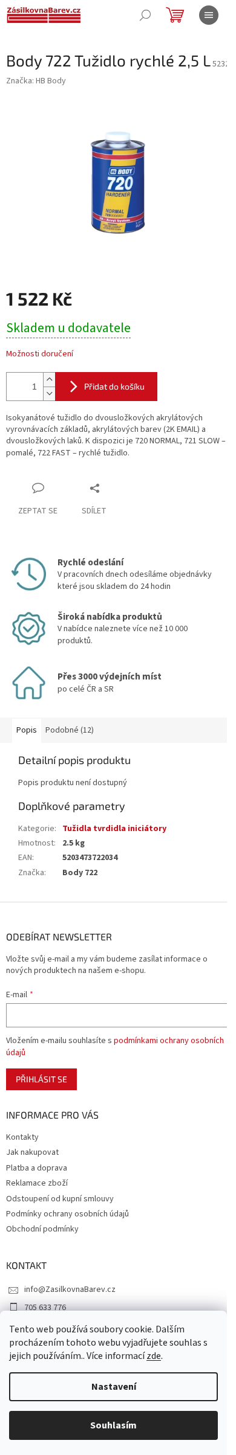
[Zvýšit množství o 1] (49, 380)
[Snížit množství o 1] (49, 393)
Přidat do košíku (114, 386)
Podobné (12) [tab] (69, 730)
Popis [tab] (26, 730)
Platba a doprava (36, 1168)
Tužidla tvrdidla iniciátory (114, 829)
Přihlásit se (41, 1079)
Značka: (36, 81)
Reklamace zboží (37, 1183)
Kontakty (22, 1137)
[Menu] (209, 15)
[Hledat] (145, 15)
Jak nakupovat (32, 1152)
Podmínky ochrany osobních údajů (67, 1214)
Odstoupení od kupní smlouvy (60, 1199)
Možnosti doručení (39, 354)
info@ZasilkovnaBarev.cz (70, 1289)
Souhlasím (113, 1425)
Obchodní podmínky (42, 1229)
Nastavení (113, 1386)
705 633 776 (45, 1308)
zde (153, 1356)
